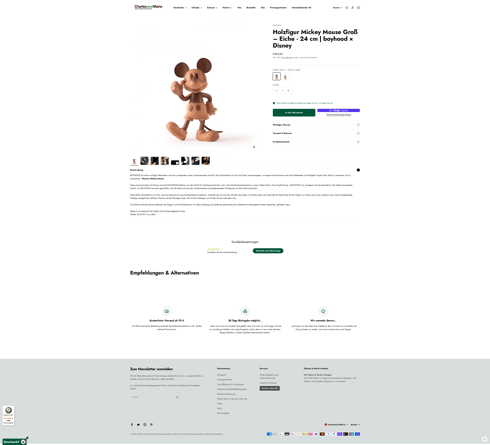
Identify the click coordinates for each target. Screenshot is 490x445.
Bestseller (251, 7)
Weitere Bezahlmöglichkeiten (338, 114)
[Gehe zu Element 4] (165, 161)
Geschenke (179, 7)
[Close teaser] (27, 438)
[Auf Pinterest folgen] (151, 424)
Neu (239, 7)
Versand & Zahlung (268, 382)
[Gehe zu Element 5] (175, 163)
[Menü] (12, 407)
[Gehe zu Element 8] (206, 161)
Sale (263, 7)
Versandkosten (286, 57)
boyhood (276, 25)
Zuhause (211, 7)
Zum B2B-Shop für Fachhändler (230, 384)
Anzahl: (276, 84)
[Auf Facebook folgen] (132, 424)
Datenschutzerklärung (226, 393)
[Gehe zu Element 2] (144, 161)
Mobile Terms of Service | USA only (232, 398)
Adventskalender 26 (301, 7)
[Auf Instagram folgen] (145, 424)
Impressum (221, 374)
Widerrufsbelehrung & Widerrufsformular (269, 376)
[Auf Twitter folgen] (138, 424)
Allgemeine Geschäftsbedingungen (232, 389)
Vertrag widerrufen (269, 388)
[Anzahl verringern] (276, 91)
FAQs (219, 408)
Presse (219, 403)
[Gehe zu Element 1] (134, 161)
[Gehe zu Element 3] (155, 161)
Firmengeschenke (278, 7)
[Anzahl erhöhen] (288, 91)
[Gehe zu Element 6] (185, 161)
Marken (226, 7)
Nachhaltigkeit (223, 413)
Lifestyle (195, 7)
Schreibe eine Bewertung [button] (268, 250)
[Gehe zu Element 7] (195, 161)
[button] (15, 442)
